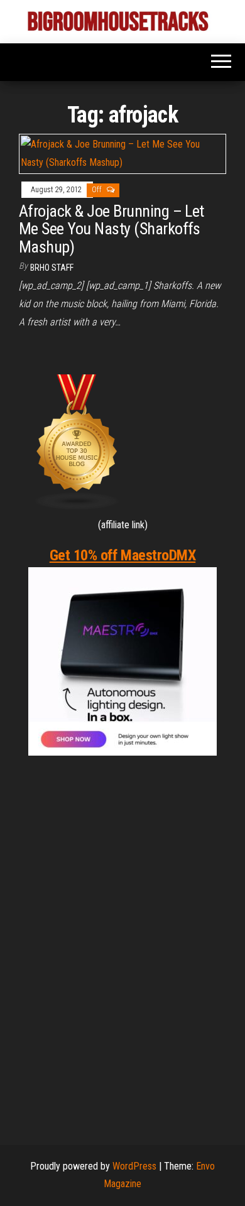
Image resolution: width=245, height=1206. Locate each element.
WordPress (134, 1166)
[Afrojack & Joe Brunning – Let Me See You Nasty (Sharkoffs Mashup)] (122, 153)
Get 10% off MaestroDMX (122, 555)
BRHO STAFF (52, 268)
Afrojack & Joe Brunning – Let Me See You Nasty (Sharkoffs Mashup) (111, 229)
